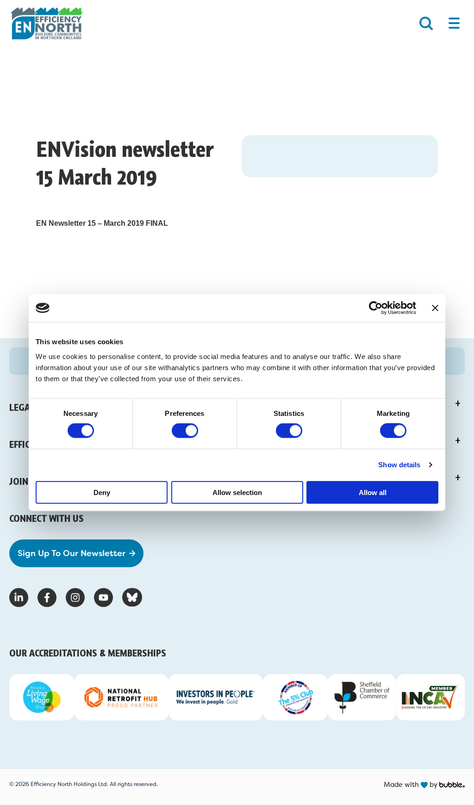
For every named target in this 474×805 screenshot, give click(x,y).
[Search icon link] (426, 23)
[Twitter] (132, 597)
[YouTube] (103, 597)
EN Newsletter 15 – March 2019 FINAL (102, 223)
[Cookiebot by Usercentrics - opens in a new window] (375, 308)
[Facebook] (46, 597)
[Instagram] (75, 597)
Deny (102, 492)
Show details (399, 465)
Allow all (373, 492)
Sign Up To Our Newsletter (71, 553)
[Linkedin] (18, 597)
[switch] (185, 430)
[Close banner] (435, 308)
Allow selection (237, 492)
